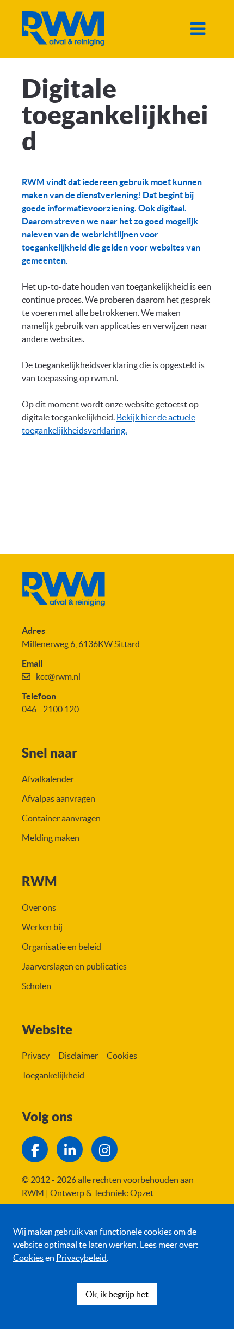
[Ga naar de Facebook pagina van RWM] (35, 1149)
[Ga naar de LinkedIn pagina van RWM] (70, 1149)
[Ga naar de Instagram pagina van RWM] (104, 1149)
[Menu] (197, 29)
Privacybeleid (81, 1258)
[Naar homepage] (63, 29)
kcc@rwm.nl (58, 676)
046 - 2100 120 (50, 709)
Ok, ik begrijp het (117, 1294)
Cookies (28, 1258)
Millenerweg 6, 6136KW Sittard (81, 644)
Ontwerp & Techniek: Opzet (101, 1193)
